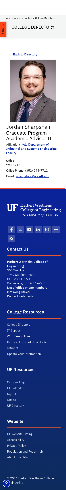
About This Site (17, 457)
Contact (28, 18)
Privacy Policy (16, 445)
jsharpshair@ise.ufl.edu (32, 176)
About (17, 18)
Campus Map (16, 382)
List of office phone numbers (27, 287)
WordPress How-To (20, 336)
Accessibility (15, 440)
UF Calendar (15, 388)
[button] (6, 484)
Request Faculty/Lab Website (27, 342)
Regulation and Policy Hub (25, 451)
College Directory (18, 324)
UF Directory (15, 405)
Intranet (12, 348)
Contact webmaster (21, 296)
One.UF (12, 400)
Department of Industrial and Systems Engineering (31, 146)
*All (24, 144)
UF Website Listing (20, 434)
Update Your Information (24, 354)
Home (8, 18)
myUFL (12, 394)
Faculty (11, 153)
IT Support (14, 330)
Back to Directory (25, 54)
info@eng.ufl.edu (19, 292)
